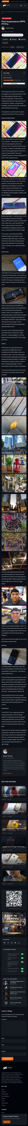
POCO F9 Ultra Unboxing (16, 997)
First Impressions (9, 11)
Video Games (5, 1103)
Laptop (3, 1105)
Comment (4, 1019)
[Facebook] (4, 942)
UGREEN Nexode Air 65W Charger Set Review (13, 954)
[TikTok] (18, 942)
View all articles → (7, 773)
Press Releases (5, 1096)
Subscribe (6, 1122)
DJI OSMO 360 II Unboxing (16, 987)
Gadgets (4, 1091)
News (3, 1089)
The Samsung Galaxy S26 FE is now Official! (17, 982)
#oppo (12, 47)
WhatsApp (13, 39)
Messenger (22, 39)
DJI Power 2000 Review (13, 968)
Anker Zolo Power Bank (15, 1002)
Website (4, 1051)
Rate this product (7, 77)
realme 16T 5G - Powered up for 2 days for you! (17, 992)
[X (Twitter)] (8, 942)
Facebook (5, 39)
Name (3, 1038)
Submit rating (14, 83)
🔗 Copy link (5, 43)
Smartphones (5, 1094)
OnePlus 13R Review (12, 971)
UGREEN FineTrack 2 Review (12, 958)
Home (3, 11)
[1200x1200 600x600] (14, 935)
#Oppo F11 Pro (20, 47)
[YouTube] (15, 942)
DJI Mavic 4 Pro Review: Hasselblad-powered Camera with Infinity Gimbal (13, 964)
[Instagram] (11, 942)
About (3, 1112)
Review (3, 1098)
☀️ (21, 5)
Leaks (3, 1100)
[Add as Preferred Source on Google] (12, 35)
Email (3, 1045)
